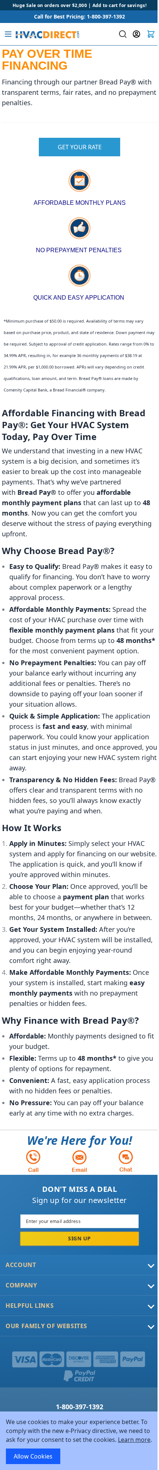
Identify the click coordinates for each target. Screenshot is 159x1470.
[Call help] (33, 1161)
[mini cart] (150, 34)
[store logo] (46, 34)
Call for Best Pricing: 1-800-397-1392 (79, 16)
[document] (79, 1440)
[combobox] (121, 34)
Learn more (134, 1440)
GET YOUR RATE (80, 147)
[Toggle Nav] (8, 34)
